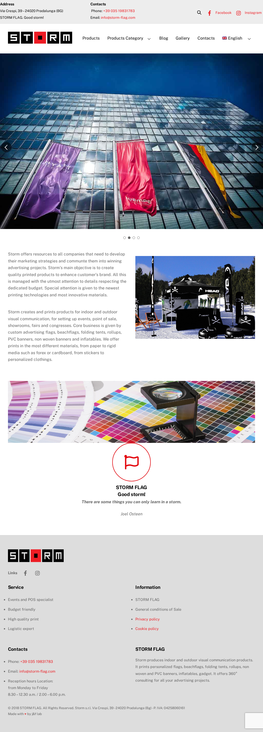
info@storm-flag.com (118, 17)
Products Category (125, 38)
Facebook (223, 13)
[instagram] (38, 565)
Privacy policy (147, 612)
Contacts (206, 38)
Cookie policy (147, 621)
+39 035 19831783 (119, 11)
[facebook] (25, 565)
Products (91, 38)
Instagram (253, 13)
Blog (163, 38)
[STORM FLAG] (40, 41)
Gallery (183, 38)
